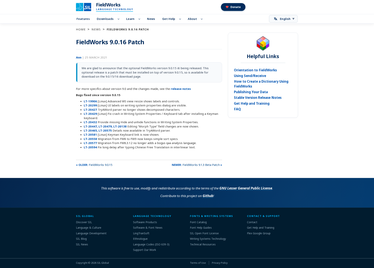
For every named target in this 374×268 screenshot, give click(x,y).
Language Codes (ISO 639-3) (151, 244)
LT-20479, (106, 126)
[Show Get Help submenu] (181, 19)
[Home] (86, 7)
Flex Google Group (259, 233)
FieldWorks (108, 4)
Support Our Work (144, 250)
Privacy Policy (220, 262)
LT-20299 (91, 105)
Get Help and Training (252, 103)
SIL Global (103, 262)
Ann (79, 57)
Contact (252, 222)
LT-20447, (91, 126)
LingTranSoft (141, 233)
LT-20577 (91, 143)
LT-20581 (91, 134)
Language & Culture (88, 227)
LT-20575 (106, 130)
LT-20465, (91, 130)
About (192, 19)
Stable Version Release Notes (257, 97)
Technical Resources (203, 244)
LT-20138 (120, 126)
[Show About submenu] (203, 19)
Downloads (105, 19)
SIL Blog (81, 239)
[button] (233, 7)
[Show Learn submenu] (140, 19)
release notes (181, 89)
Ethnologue (140, 239)
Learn (130, 19)
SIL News (82, 244)
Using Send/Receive (250, 75)
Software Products (145, 222)
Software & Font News (147, 227)
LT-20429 (91, 114)
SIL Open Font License (204, 233)
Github (208, 196)
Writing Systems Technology (208, 239)
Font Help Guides (201, 227)
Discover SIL (84, 222)
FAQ (237, 109)
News (151, 19)
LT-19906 (91, 101)
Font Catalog (198, 222)
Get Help (168, 19)
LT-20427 (91, 109)
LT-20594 (91, 147)
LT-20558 (91, 139)
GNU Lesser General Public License (245, 188)
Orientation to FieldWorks (255, 70)
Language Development (91, 233)
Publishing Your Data (251, 92)
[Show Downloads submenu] (119, 19)
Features (83, 19)
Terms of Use (198, 262)
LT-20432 (91, 122)
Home (81, 29)
